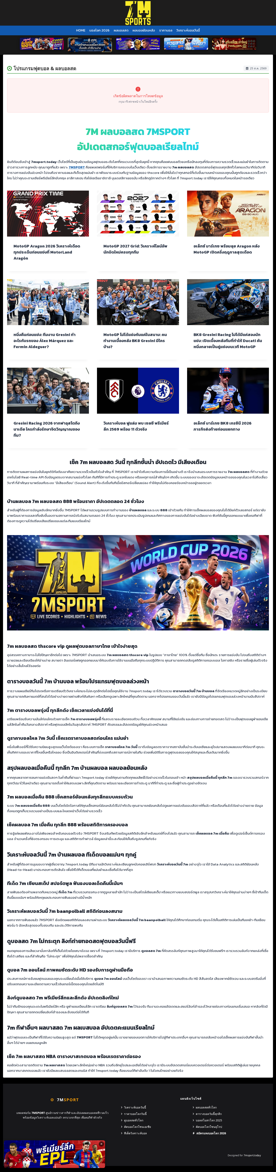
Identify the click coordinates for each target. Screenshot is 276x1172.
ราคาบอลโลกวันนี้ (135, 1114)
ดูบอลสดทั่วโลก (133, 1120)
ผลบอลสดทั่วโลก (206, 1107)
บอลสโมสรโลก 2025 (209, 1120)
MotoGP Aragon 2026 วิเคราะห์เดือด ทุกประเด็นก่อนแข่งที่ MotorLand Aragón (47, 252)
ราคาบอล (165, 30)
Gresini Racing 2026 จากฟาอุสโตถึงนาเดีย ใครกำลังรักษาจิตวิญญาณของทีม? (47, 429)
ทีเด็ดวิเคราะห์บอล (135, 1133)
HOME (80, 30)
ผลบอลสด (121, 30)
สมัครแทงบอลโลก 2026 (211, 1133)
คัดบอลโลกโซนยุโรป (209, 1127)
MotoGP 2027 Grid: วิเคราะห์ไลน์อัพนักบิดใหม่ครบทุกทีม (135, 249)
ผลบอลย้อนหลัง (144, 30)
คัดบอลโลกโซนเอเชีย (137, 1127)
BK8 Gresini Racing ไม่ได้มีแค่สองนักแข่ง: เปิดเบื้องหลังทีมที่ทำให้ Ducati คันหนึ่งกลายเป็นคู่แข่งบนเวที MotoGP (228, 341)
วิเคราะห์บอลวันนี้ (188, 30)
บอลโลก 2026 (99, 30)
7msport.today (252, 1155)
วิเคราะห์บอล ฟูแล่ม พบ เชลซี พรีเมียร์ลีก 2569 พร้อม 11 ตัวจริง (136, 426)
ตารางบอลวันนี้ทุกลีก (209, 1114)
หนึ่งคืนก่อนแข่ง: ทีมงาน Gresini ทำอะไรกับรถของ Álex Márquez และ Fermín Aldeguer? (45, 341)
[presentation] (48, 214)
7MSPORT (77, 167)
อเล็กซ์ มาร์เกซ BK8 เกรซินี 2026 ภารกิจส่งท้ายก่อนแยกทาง (223, 426)
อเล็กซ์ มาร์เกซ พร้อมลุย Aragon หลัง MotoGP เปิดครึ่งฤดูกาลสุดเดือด (227, 249)
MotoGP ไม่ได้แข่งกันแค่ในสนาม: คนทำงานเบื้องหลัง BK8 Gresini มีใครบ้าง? (135, 341)
